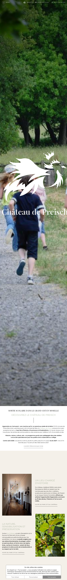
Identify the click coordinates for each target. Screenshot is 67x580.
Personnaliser (33, 577)
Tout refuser (15, 577)
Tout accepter (52, 577)
